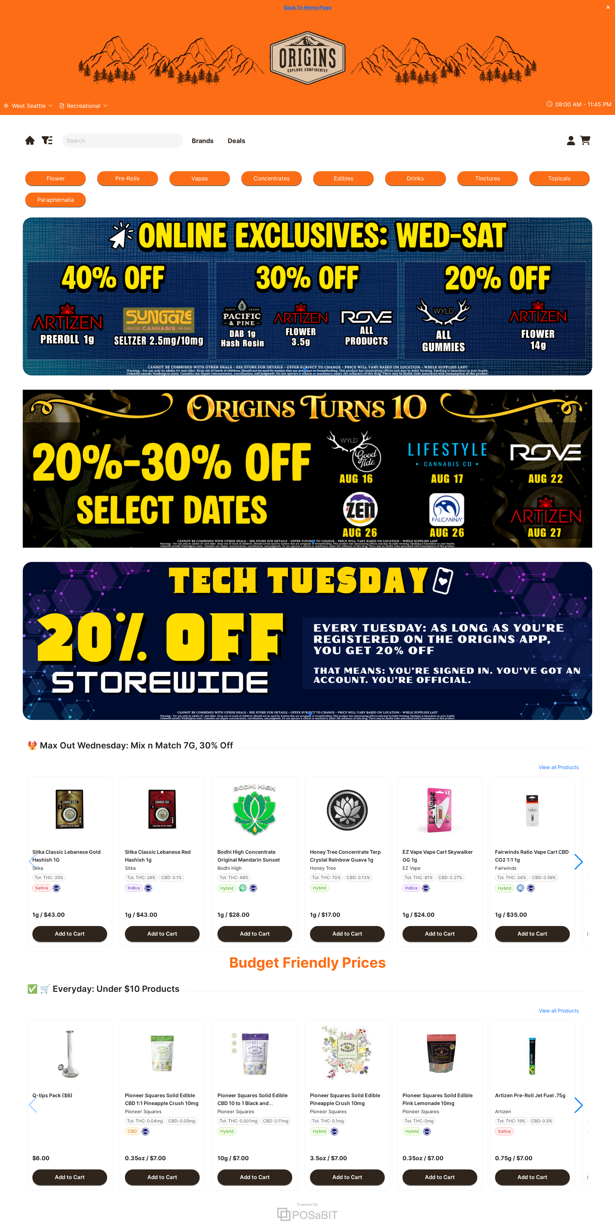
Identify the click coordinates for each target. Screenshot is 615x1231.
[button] (69, 810)
